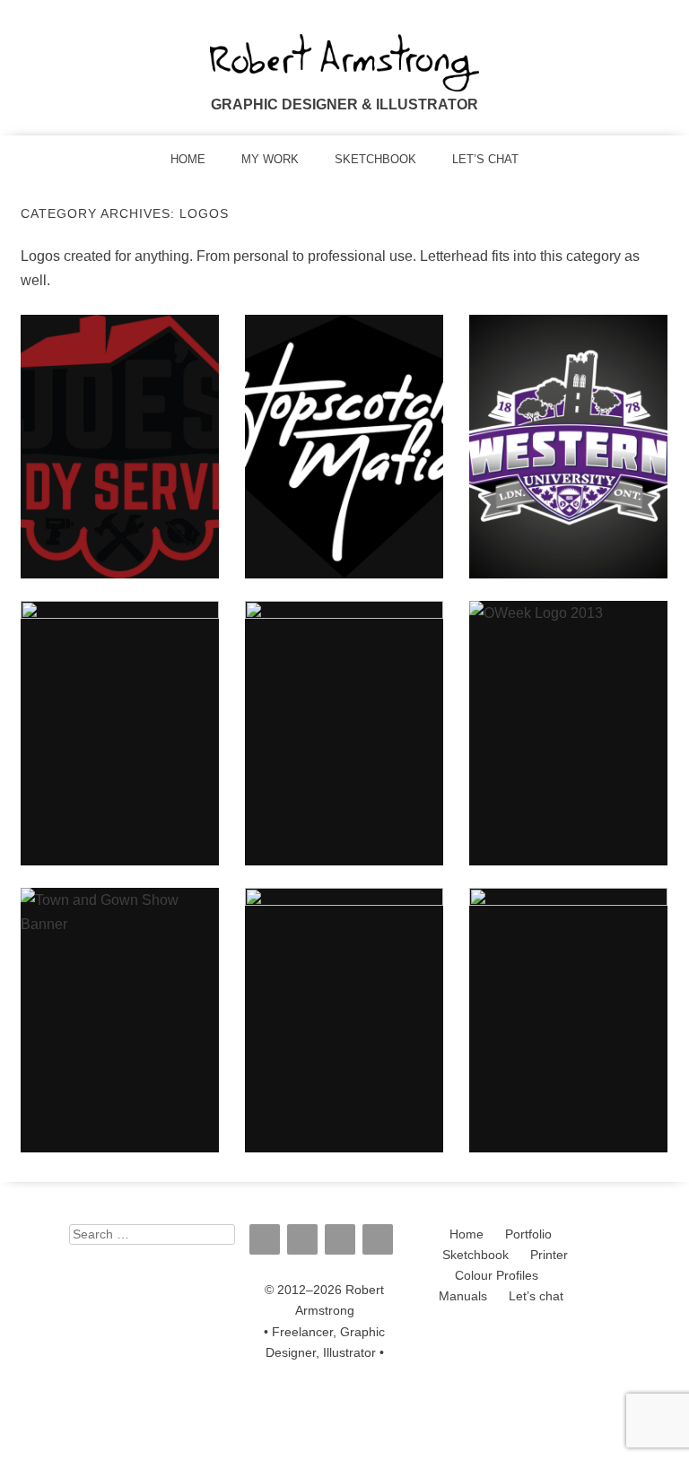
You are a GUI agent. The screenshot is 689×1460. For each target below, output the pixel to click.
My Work (270, 159)
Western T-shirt (567, 446)
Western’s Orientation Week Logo (567, 733)
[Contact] (377, 1239)
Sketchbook (375, 159)
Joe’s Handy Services (119, 445)
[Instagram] (264, 1239)
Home (187, 159)
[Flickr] (302, 1239)
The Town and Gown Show (119, 1019)
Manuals (463, 1296)
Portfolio (528, 1234)
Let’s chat (485, 159)
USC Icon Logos (568, 1020)
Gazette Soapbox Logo (120, 732)
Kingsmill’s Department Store (344, 1019)
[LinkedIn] (340, 1239)
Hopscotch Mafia (344, 446)
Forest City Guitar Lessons (343, 732)
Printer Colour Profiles (512, 1265)
